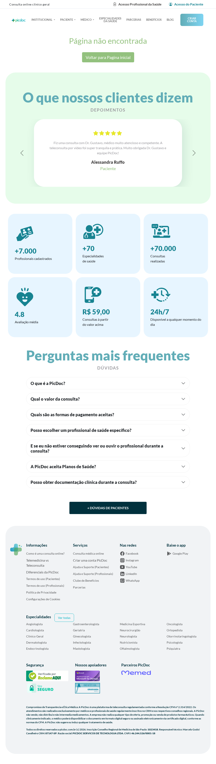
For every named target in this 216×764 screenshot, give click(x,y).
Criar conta (192, 20)
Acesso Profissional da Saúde (140, 4)
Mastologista (81, 648)
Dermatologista (36, 642)
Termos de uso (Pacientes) (43, 579)
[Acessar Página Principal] (16, 549)
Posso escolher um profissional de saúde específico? (81, 430)
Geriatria (79, 630)
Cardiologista (35, 630)
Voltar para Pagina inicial (108, 57)
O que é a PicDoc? (48, 383)
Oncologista (174, 624)
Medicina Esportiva (132, 624)
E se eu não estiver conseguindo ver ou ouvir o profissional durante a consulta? (97, 448)
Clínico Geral (34, 636)
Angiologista (34, 624)
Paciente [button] (67, 19)
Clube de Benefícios (86, 580)
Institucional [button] (42, 19)
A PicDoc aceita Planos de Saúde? (63, 466)
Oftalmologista (129, 648)
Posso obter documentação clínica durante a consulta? (84, 482)
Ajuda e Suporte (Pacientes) (91, 567)
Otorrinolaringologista (181, 636)
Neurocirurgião (130, 630)
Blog (170, 19)
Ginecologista (82, 636)
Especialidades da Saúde (110, 20)
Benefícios (154, 19)
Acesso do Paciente (188, 4)
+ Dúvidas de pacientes (108, 508)
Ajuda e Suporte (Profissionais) (93, 574)
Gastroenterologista (86, 624)
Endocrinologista (37, 648)
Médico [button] (86, 19)
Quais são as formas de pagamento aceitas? (72, 414)
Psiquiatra (173, 648)
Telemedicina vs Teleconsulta (37, 562)
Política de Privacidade (41, 592)
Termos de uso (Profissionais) (45, 585)
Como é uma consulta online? (45, 553)
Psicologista (174, 642)
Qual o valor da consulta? (55, 398)
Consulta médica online (88, 553)
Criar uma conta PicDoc (90, 560)
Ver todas (64, 617)
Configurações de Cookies (43, 599)
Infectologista (82, 642)
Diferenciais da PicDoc (42, 572)
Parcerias (133, 19)
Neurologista (128, 636)
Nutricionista (128, 642)
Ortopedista (174, 630)
